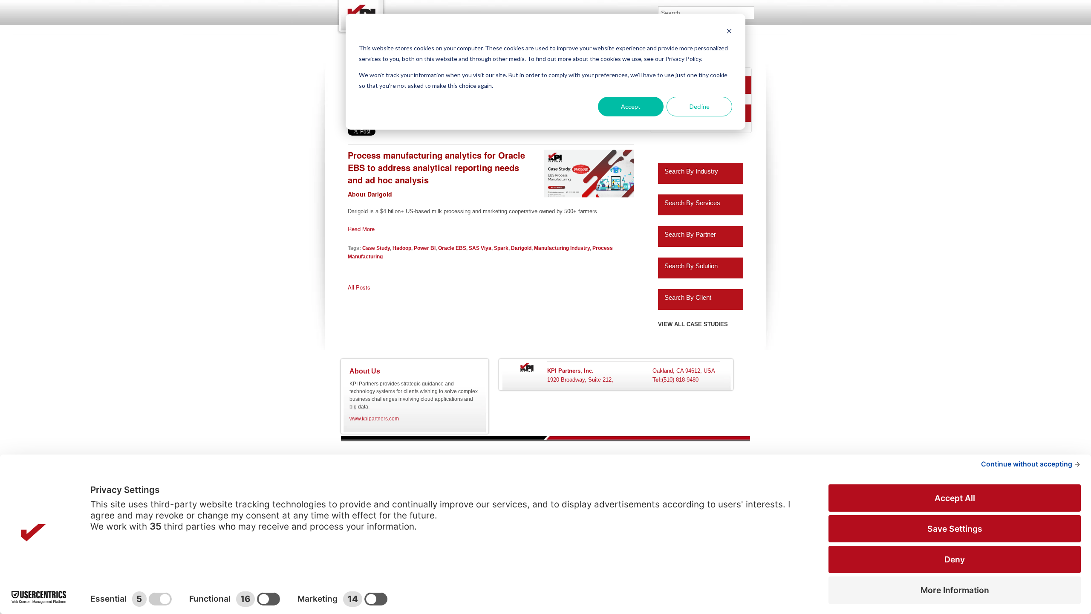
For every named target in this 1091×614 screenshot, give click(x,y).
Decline (700, 106)
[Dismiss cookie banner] (729, 32)
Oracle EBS (452, 248)
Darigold (521, 248)
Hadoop (402, 248)
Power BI (425, 248)
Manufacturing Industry (562, 248)
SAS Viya (480, 248)
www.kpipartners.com (374, 419)
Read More (361, 229)
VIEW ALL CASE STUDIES (693, 324)
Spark (501, 248)
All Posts (359, 287)
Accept (631, 106)
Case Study (376, 248)
